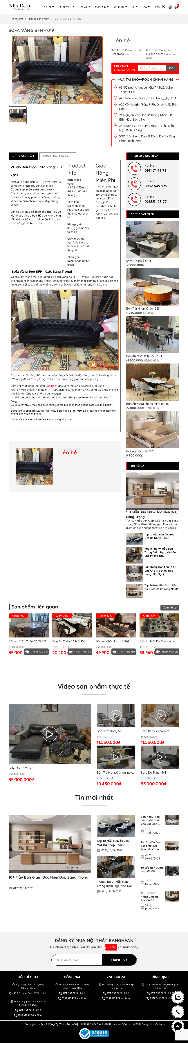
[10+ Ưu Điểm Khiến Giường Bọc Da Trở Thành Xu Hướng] (172, 896)
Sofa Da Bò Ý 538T (21, 768)
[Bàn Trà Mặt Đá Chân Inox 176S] (116, 757)
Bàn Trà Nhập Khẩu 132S (143, 308)
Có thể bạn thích (142, 214)
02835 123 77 (155, 201)
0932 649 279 (155, 186)
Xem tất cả (170, 607)
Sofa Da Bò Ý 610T (138, 261)
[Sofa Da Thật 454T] (160, 757)
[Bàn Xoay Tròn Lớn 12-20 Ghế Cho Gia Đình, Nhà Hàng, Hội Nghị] (134, 573)
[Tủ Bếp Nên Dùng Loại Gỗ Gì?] (172, 871)
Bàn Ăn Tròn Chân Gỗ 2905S (28, 641)
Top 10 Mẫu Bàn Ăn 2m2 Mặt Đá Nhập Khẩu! (159, 536)
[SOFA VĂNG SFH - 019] (34, 466)
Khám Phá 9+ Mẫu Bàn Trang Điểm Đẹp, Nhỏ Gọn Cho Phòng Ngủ (161, 552)
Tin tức (158, 7)
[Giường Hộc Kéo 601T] (152, 429)
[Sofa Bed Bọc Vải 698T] (160, 715)
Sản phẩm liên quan (34, 607)
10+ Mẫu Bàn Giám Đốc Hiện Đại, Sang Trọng (151, 514)
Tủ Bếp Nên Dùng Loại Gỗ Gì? (152, 869)
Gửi (171, 68)
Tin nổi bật (138, 466)
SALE (145, 7)
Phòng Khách (65, 7)
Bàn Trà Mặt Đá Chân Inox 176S (114, 773)
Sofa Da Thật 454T (153, 772)
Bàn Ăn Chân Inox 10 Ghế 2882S (112, 641)
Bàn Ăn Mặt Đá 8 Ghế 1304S (145, 356)
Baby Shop (119, 7)
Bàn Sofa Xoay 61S (109, 731)
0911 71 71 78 (155, 170)
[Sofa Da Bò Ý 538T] (50, 734)
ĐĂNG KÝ (119, 959)
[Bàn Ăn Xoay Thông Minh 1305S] (152, 382)
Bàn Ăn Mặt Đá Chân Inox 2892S (157, 641)
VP (133, 7)
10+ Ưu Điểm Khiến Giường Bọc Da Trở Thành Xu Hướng (151, 896)
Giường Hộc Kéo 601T (140, 451)
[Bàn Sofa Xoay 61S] (116, 715)
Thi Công (47, 7)
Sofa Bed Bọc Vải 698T (156, 731)
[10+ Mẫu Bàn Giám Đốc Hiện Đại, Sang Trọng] (152, 491)
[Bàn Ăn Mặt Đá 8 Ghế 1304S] (152, 334)
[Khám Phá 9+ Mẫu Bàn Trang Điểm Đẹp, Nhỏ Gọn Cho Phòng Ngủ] (134, 555)
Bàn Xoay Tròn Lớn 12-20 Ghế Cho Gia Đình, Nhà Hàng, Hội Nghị (160, 570)
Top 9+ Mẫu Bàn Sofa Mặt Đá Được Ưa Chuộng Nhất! (161, 587)
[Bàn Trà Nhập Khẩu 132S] (152, 287)
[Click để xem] (57, 70)
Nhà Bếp (83, 7)
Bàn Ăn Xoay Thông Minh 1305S (147, 404)
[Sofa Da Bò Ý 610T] (152, 239)
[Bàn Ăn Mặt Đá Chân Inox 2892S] (160, 625)
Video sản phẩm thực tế (94, 686)
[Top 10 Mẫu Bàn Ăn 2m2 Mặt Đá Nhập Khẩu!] (134, 538)
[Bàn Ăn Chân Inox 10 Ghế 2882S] (116, 625)
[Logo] (20, 6)
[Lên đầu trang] (179, 979)
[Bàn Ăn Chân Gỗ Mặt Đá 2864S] (72, 625)
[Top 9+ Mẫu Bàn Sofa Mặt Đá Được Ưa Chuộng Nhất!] (134, 590)
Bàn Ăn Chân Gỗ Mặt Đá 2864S (68, 641)
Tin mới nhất (94, 797)
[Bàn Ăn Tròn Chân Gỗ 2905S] (29, 625)
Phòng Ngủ (100, 7)
